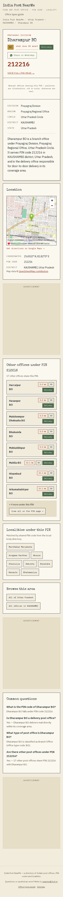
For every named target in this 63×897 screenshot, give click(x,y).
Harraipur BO (15, 387)
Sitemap (41, 887)
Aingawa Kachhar (18, 555)
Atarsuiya (14, 563)
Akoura (36, 555)
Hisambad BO (15, 475)
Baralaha (45, 563)
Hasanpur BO (15, 402)
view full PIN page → (21, 73)
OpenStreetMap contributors (33, 271)
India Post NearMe (30, 7)
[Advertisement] (31, 321)
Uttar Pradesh (36, 19)
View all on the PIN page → (27, 511)
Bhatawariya (30, 572)
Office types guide (14, 14)
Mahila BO (15, 462)
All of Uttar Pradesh (21, 597)
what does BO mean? (27, 46)
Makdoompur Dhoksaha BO (17, 418)
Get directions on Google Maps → (25, 248)
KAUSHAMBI (8, 23)
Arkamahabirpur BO (19, 491)
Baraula (13, 572)
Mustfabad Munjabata (20, 546)
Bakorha (30, 563)
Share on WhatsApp (24, 55)
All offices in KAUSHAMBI (23, 606)
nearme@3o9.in (50, 881)
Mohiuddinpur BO (17, 449)
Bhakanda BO (15, 434)
